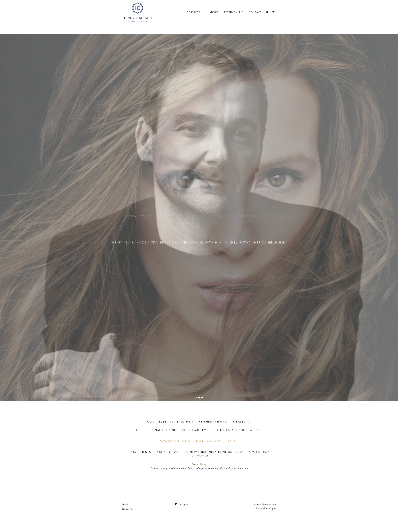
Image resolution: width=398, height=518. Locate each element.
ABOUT (214, 12)
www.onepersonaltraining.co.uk (199, 494)
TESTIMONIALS (234, 12)
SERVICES (194, 12)
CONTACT (255, 12)
